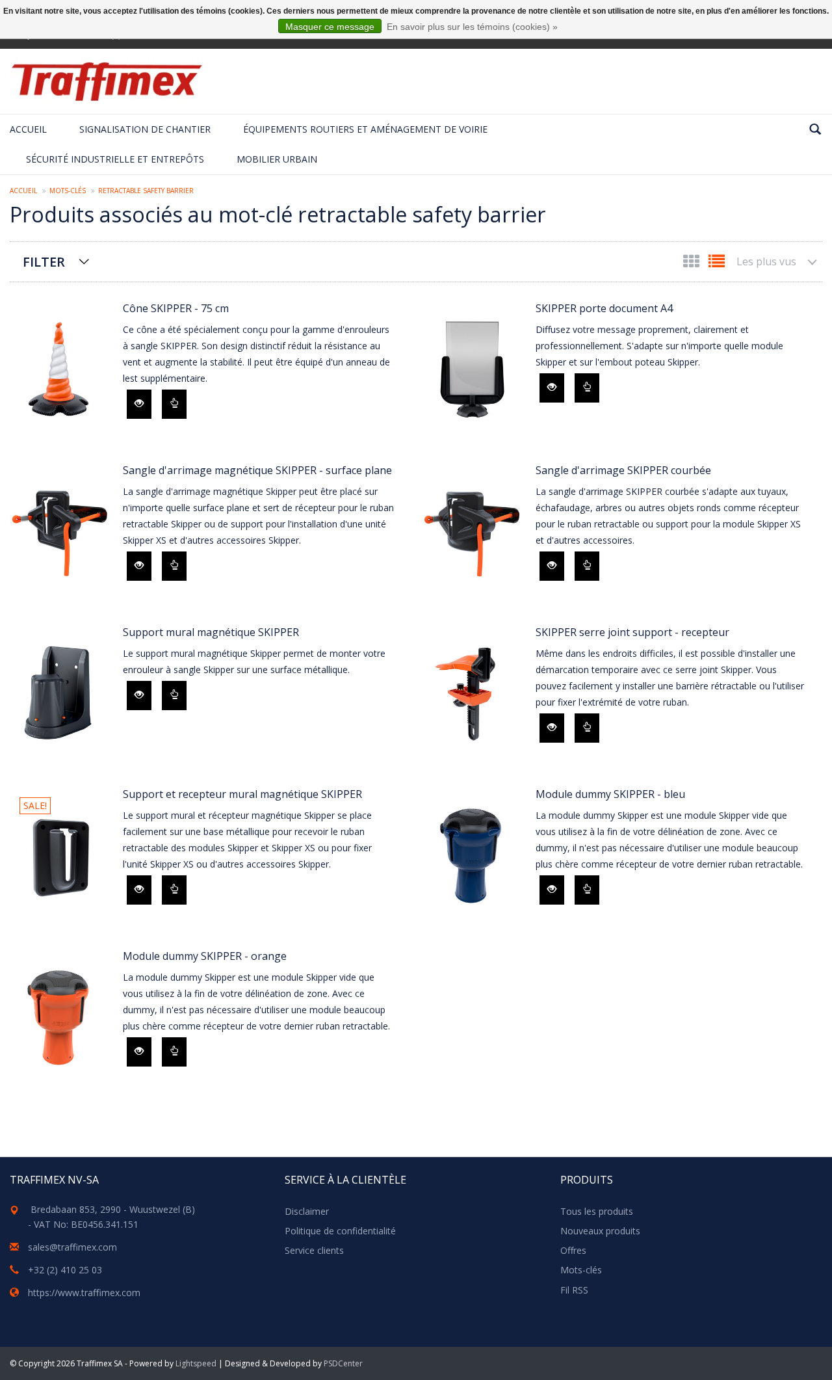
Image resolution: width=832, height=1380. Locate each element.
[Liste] (716, 264)
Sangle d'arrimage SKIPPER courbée (623, 470)
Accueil (28, 129)
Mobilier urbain (277, 159)
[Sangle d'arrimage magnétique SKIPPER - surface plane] (60, 532)
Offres (573, 1250)
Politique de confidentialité (340, 1231)
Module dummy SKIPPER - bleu (610, 794)
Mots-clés (67, 190)
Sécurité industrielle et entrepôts (115, 159)
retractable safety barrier (146, 190)
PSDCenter (343, 1363)
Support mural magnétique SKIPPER (211, 632)
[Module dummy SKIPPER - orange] (60, 1017)
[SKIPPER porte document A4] (472, 370)
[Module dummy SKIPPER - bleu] (472, 855)
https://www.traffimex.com (84, 1292)
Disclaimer (307, 1211)
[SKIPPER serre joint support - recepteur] (472, 694)
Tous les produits (596, 1211)
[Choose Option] (174, 404)
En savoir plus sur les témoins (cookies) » (472, 26)
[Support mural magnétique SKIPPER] (60, 694)
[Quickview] (139, 404)
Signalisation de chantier (145, 129)
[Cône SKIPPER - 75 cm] (60, 370)
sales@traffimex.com (72, 1247)
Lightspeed (196, 1363)
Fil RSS (574, 1290)
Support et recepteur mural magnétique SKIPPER (242, 794)
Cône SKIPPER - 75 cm (176, 308)
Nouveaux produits (600, 1231)
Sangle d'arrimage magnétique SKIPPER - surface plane (257, 470)
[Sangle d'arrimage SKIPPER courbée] (472, 532)
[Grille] (692, 264)
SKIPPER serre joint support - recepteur (632, 632)
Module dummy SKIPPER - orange (205, 955)
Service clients (314, 1250)
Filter (44, 262)
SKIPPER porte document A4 (604, 308)
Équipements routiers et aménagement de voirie (365, 129)
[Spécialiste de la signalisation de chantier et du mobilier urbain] (106, 81)
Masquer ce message (329, 26)
